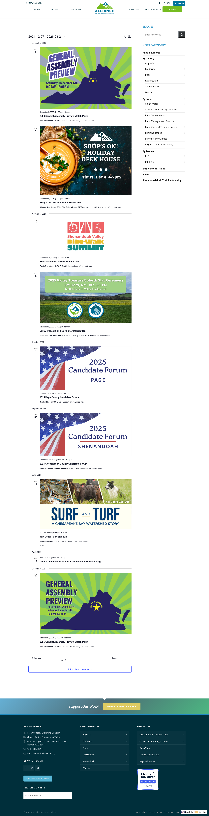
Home (137, 812)
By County (148, 58)
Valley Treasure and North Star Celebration (63, 330)
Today (114, 658)
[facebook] (160, 3)
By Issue (147, 99)
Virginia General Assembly (159, 144)
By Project (148, 151)
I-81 (147, 156)
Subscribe (179, 3)
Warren (149, 92)
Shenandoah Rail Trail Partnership (162, 180)
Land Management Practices (160, 121)
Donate (152, 812)
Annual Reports (151, 52)
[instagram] (164, 3)
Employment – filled (154, 168)
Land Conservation (155, 115)
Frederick (150, 69)
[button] (181, 34)
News (146, 174)
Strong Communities (156, 138)
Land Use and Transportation (161, 127)
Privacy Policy (180, 812)
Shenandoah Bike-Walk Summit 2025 (59, 261)
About (144, 812)
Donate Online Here (121, 706)
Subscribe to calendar (78, 669)
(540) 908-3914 (35, 3)
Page (148, 74)
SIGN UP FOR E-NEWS (37, 778)
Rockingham (151, 80)
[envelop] (168, 3)
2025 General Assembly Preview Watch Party (64, 641)
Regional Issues (153, 132)
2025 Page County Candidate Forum (59, 397)
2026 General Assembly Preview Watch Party (64, 116)
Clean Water (151, 103)
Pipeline (149, 161)
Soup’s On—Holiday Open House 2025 (60, 202)
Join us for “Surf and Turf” (54, 536)
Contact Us (168, 812)
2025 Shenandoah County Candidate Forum (63, 463)
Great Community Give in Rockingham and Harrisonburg (70, 561)
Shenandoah (152, 86)
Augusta (149, 63)
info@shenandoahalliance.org (41, 753)
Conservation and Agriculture (161, 109)
